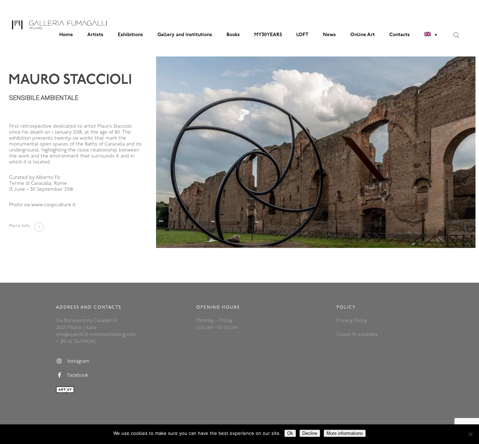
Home (66, 35)
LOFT (302, 35)
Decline (309, 433)
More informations (344, 433)
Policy (360, 320)
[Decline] (470, 434)
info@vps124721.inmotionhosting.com (96, 334)
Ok (290, 433)
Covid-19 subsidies (357, 334)
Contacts (399, 35)
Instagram (78, 361)
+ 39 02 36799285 (76, 341)
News (329, 35)
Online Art (362, 35)
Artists (95, 35)
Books (233, 35)
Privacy (345, 320)
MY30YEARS (268, 35)
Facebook (77, 375)
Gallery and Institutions (184, 35)
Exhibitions (130, 35)
